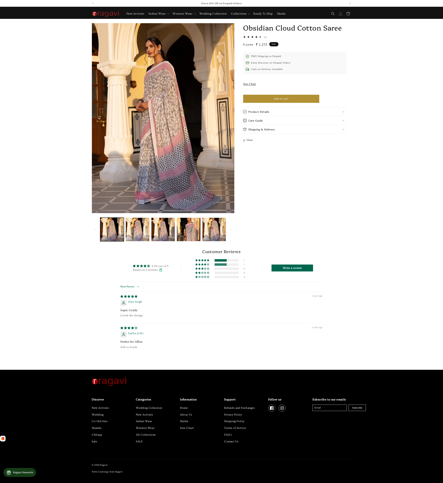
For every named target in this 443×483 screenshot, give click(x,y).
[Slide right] (230, 229)
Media (184, 421)
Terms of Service (235, 428)
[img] (129, 296)
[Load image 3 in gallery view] (163, 229)
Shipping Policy (234, 421)
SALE (139, 441)
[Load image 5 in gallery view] (214, 229)
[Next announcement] (350, 3)
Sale (94, 441)
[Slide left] (95, 229)
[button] (158, 14)
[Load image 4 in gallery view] (188, 229)
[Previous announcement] (93, 3)
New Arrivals (100, 407)
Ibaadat (96, 428)
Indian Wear (144, 421)
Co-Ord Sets (100, 421)
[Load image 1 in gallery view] (112, 229)
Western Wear (145, 428)
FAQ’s (228, 434)
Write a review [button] (292, 268)
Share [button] (250, 140)
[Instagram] (282, 408)
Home (184, 407)
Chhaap (97, 434)
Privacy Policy (233, 414)
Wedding (97, 414)
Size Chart (249, 84)
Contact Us (231, 441)
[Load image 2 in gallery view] (137, 229)
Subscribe (357, 407)
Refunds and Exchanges (239, 407)
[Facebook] (271, 408)
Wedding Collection (149, 407)
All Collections (146, 434)
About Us (186, 414)
